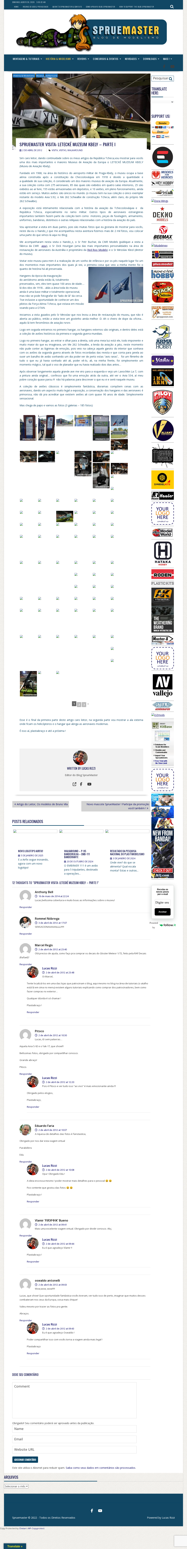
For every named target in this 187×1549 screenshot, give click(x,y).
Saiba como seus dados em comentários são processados (100, 1467)
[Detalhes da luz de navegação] (46, 504)
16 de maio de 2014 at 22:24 (53, 896)
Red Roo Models (97, 250)
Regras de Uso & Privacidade (35, 6)
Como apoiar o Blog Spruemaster (100, 6)
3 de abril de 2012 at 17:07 (52, 922)
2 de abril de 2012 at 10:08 (59, 1169)
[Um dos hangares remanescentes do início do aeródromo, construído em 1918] (119, 432)
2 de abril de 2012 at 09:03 (52, 1284)
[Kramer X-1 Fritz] (64, 573)
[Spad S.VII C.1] (101, 516)
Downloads (150, 59)
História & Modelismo (58, 59)
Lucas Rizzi (89, 768)
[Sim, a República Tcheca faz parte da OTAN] (119, 420)
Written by (74, 768)
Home (16, 6)
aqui (43, 246)
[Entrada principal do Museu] (64, 420)
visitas (62, 150)
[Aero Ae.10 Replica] (28, 528)
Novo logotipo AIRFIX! (30, 851)
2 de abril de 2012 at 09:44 (59, 1243)
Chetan (22, 1528)
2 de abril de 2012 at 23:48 (59, 972)
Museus (40, 75)
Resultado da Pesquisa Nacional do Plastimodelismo (127, 852)
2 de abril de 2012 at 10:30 (52, 1035)
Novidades (131, 59)
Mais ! (166, 59)
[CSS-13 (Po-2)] (119, 504)
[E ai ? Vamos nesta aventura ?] (83, 420)
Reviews (81, 59)
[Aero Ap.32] (28, 640)
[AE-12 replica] (101, 578)
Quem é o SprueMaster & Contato (67, 6)
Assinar (163, 912)
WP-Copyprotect (36, 1528)
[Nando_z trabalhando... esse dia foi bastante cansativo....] (83, 614)
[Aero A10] (119, 590)
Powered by (154, 925)
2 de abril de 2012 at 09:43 (59, 1328)
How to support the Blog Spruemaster (136, 6)
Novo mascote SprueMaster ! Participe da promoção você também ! (118, 806)
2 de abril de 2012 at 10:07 (52, 1130)
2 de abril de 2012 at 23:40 (52, 949)
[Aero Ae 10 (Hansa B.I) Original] (64, 528)
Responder (26, 907)
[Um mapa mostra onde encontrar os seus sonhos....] (101, 428)
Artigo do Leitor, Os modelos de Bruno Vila (42, 804)
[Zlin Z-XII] (83, 578)
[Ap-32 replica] (119, 640)
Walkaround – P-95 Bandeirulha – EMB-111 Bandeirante (77, 854)
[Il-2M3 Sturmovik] (46, 676)
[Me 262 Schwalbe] (119, 444)
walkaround (51, 75)
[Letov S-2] (64, 504)
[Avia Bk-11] (101, 528)
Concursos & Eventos (105, 59)
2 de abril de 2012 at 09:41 (52, 1224)
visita (55, 150)
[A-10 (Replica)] (46, 516)
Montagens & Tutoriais (26, 59)
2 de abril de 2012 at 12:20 (59, 1082)
